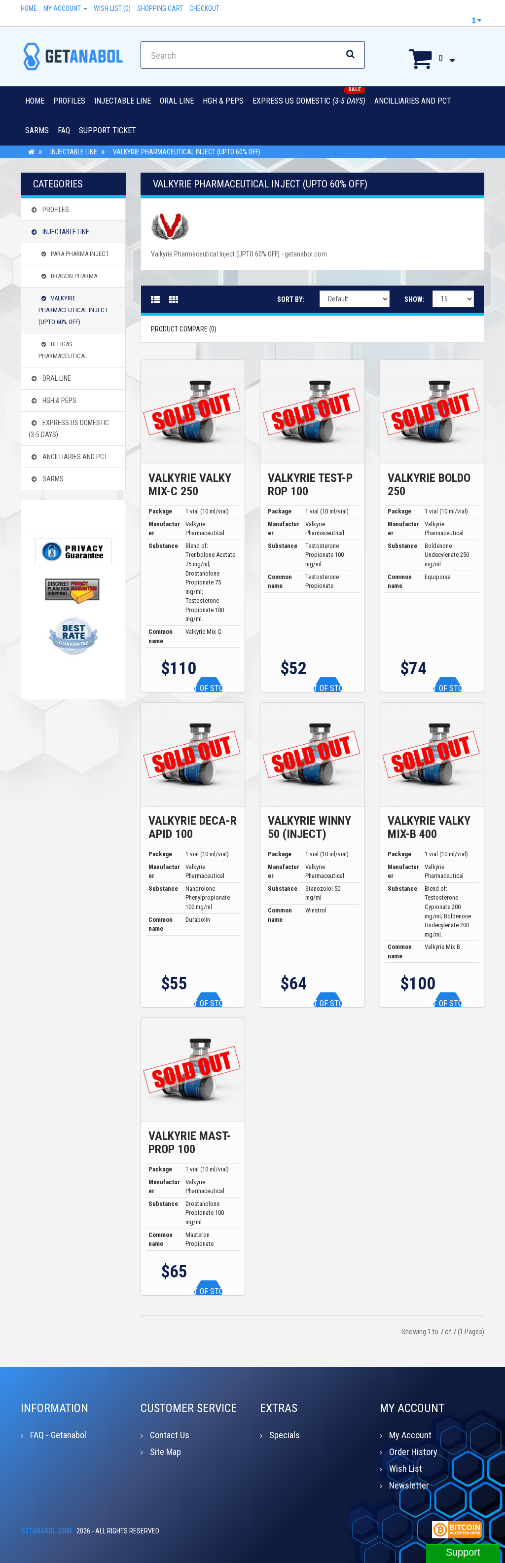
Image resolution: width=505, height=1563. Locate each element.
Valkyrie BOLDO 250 (429, 484)
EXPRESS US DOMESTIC (308, 101)
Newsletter (409, 1485)
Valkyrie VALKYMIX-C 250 (189, 484)
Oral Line (177, 101)
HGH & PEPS (223, 101)
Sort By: (291, 299)
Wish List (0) (112, 8)
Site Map (165, 1452)
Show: (411, 299)
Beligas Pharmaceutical (62, 350)
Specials (284, 1435)
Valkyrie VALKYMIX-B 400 (429, 827)
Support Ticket (107, 130)
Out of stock (208, 688)
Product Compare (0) (183, 329)
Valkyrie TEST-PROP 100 (310, 484)
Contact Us (169, 1435)
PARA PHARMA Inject (80, 253)
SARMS (37, 130)
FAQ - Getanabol (58, 1435)
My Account (62, 8)
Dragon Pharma (74, 276)
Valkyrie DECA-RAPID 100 (192, 827)
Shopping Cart (160, 8)
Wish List (405, 1468)
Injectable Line (122, 101)
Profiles (69, 101)
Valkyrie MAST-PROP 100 (189, 1142)
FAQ (64, 130)
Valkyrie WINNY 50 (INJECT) (309, 827)
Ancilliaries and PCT (412, 101)
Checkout (204, 8)
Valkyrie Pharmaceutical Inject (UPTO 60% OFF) (186, 152)
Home (29, 8)
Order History (413, 1452)
